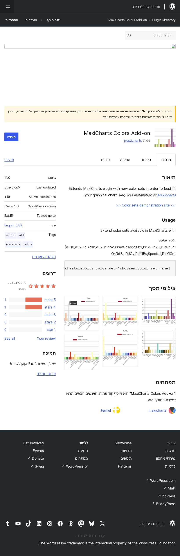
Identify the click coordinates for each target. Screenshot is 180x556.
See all (9, 338)
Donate (35, 458)
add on (10, 235)
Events (38, 450)
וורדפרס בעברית (152, 524)
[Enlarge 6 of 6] (93, 340)
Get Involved (33, 443)
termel (106, 410)
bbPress (167, 496)
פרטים (166, 160)
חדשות (170, 450)
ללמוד (83, 443)
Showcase (123, 443)
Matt (169, 488)
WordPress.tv (75, 466)
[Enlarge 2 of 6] (169, 334)
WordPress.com (161, 480)
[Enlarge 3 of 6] (131, 302)
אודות (171, 443)
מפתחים (81, 458)
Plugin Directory (164, 20)
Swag (37, 466)
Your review (46, 338)
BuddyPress (164, 504)
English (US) (13, 225)
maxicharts (133, 140)
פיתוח (105, 160)
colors (28, 244)
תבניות (127, 450)
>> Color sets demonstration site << (146, 205)
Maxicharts (166, 195)
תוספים (126, 458)
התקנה (125, 160)
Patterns (125, 466)
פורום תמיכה (46, 373)
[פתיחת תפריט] (7, 6)
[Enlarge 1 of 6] (169, 302)
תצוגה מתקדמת (44, 257)
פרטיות (170, 466)
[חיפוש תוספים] (129, 35)
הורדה (11, 137)
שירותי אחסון (166, 458)
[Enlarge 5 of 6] (93, 302)
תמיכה (9, 160)
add (21, 235)
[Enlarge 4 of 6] (131, 336)
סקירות (145, 160)
